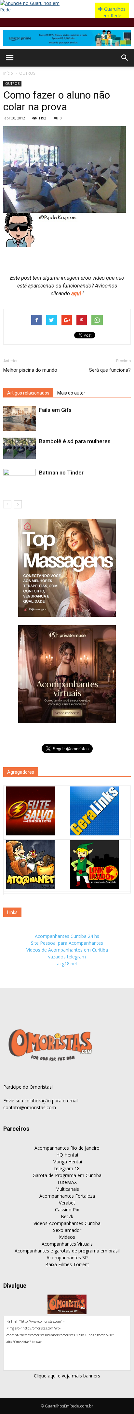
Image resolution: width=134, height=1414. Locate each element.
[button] (125, 58)
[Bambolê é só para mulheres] (19, 448)
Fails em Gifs (55, 410)
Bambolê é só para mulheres (75, 441)
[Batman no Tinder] (19, 482)
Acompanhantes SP (67, 1257)
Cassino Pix (67, 1209)
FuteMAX (67, 1182)
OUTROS (27, 73)
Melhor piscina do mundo (30, 370)
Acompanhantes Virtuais (67, 1244)
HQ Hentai (67, 1155)
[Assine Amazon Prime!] (67, 38)
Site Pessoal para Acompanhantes (67, 943)
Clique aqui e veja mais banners (67, 1376)
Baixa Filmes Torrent (67, 1264)
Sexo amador (67, 1230)
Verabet (67, 1203)
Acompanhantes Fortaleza (67, 1196)
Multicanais (67, 1189)
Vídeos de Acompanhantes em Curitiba (67, 950)
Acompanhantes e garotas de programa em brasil (67, 1251)
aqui (76, 293)
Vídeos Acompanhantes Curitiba (67, 1223)
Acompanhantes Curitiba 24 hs (67, 936)
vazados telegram (67, 957)
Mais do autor (71, 393)
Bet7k (67, 1216)
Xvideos (67, 1237)
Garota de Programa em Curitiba (67, 1175)
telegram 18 (67, 1168)
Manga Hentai (67, 1161)
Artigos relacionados (28, 393)
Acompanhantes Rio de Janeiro (67, 1148)
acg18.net (67, 963)
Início (8, 73)
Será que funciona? (110, 370)
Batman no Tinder (61, 472)
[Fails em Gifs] (19, 418)
